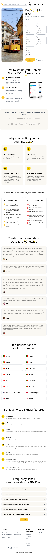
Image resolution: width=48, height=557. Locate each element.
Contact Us (40, 537)
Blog (35, 4)
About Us (40, 532)
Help (39, 4)
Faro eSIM (28, 543)
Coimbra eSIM (29, 545)
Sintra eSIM (28, 538)
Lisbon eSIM (28, 534)
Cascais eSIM (29, 541)
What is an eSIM (30, 4)
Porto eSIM (28, 536)
